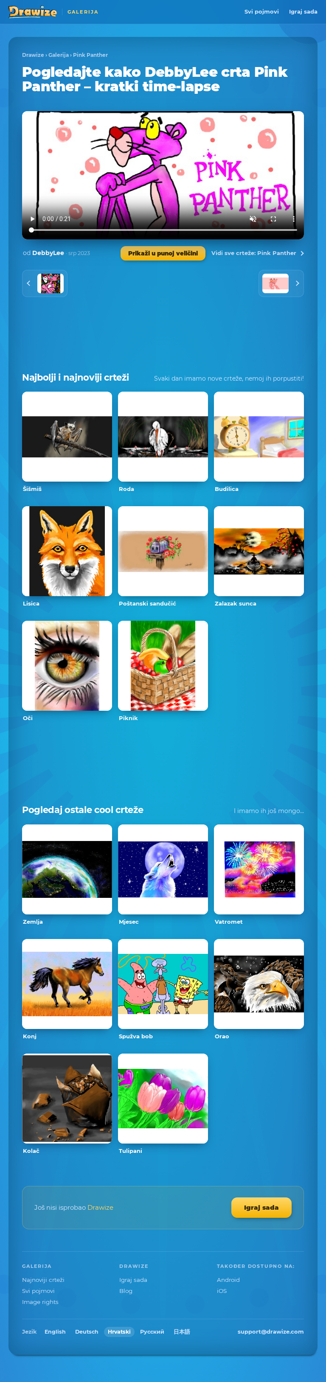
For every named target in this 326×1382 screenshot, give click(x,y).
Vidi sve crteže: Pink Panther (253, 252)
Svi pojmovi (261, 11)
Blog (125, 1290)
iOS (222, 1290)
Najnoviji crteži (43, 1279)
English (55, 1332)
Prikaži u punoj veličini (163, 253)
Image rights (40, 1301)
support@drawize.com (271, 1331)
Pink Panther (90, 55)
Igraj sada (303, 11)
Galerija (58, 55)
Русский (152, 1332)
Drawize (33, 55)
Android (228, 1279)
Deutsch (86, 1332)
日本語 (182, 1332)
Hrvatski (119, 1332)
